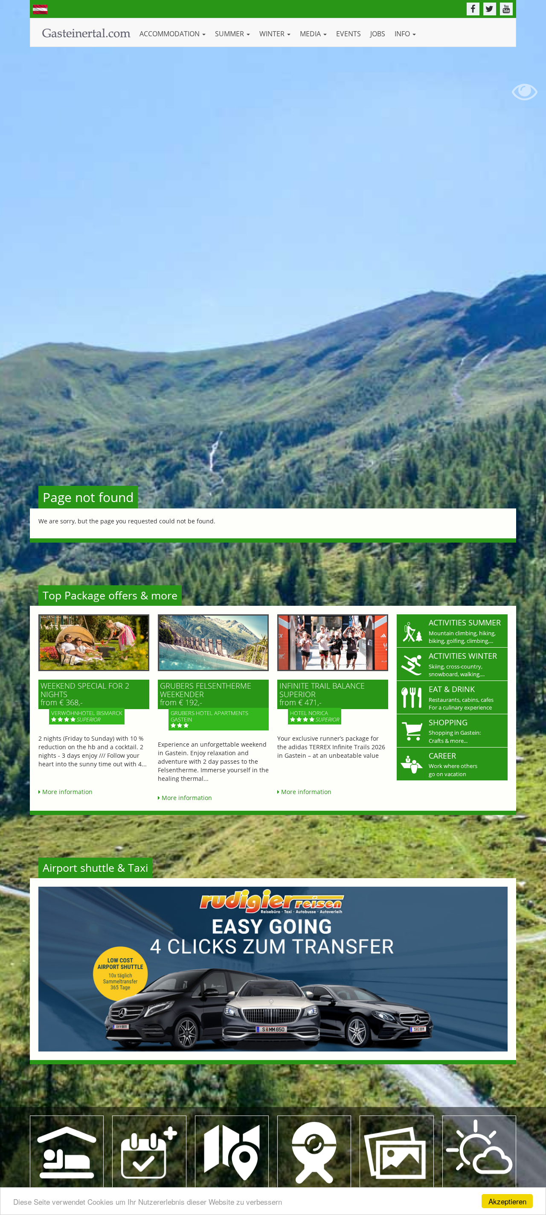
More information (67, 792)
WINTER (272, 33)
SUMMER (230, 33)
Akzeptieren (507, 1201)
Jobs (377, 33)
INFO (403, 33)
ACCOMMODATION (170, 33)
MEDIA (311, 33)
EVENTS (348, 33)
